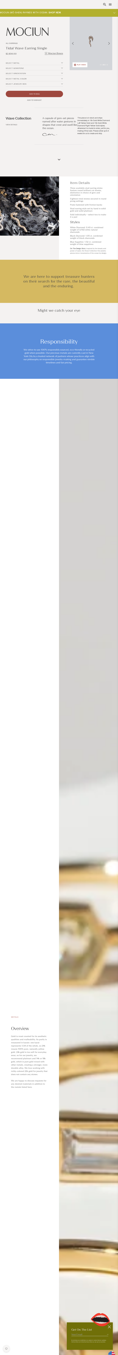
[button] (104, 4)
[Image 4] (105, 64)
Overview (20, 1028)
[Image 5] (107, 64)
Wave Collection (18, 118)
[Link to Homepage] (34, 31)
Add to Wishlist (34, 100)
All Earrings (12, 43)
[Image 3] (103, 64)
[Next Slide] (109, 43)
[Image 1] (100, 64)
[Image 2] (102, 64)
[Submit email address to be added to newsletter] (107, 1334)
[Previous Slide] (73, 43)
